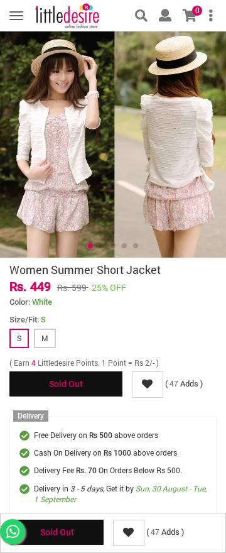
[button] (90, 245)
